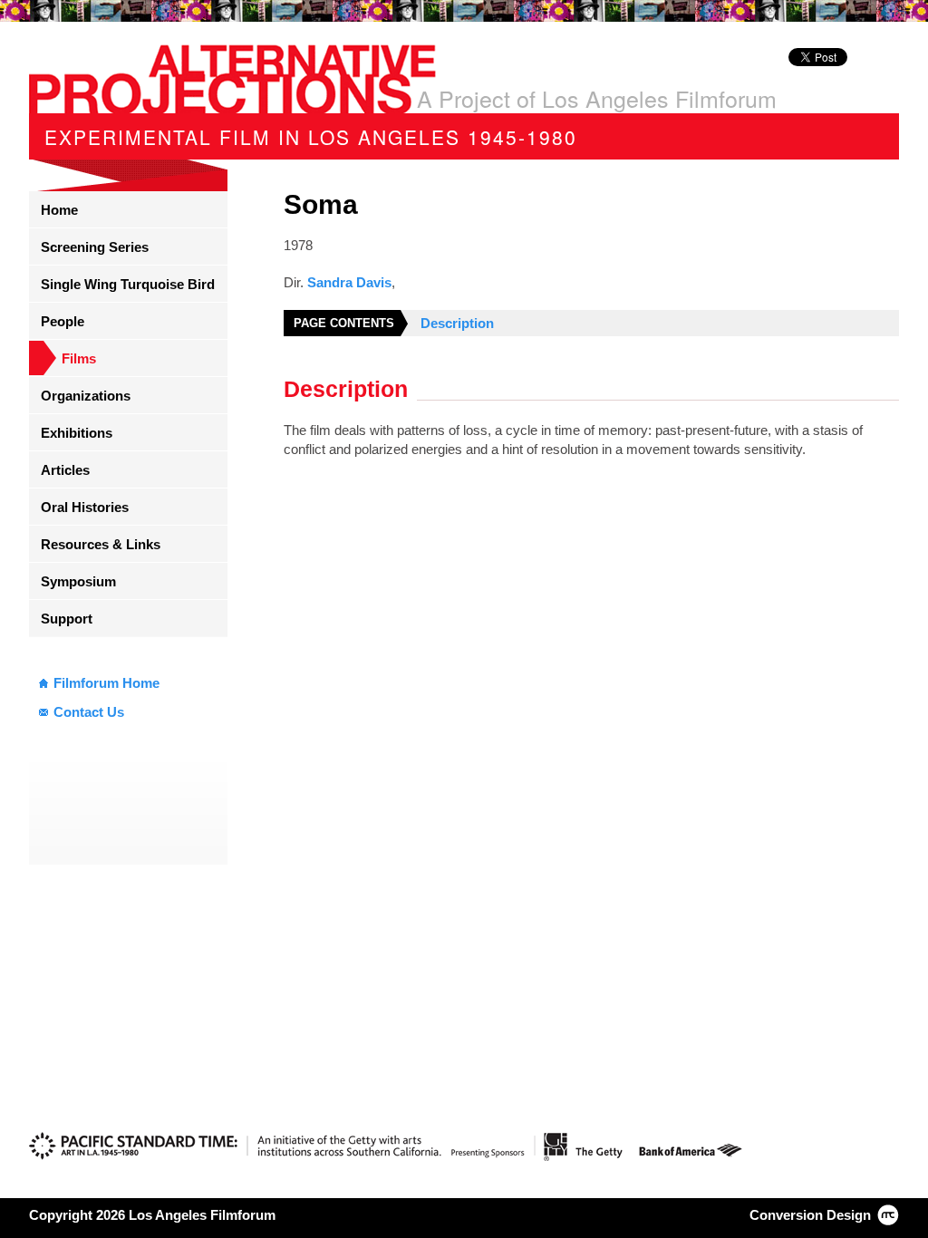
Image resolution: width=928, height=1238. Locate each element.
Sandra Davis (349, 282)
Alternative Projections (232, 78)
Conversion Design (810, 1215)
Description (457, 323)
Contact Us (88, 712)
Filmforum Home (106, 683)
